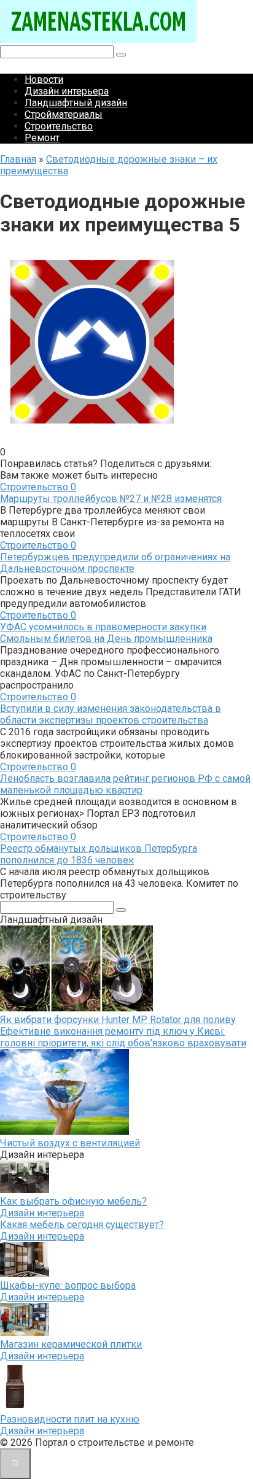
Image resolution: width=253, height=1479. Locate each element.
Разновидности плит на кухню (69, 1419)
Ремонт (42, 138)
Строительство (59, 126)
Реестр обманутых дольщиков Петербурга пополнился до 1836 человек (98, 854)
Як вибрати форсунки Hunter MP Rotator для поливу (118, 1019)
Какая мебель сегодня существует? (82, 1224)
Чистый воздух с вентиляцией (70, 1143)
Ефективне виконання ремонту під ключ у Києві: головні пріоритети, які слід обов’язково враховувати (123, 1037)
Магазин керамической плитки (71, 1344)
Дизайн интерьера (67, 91)
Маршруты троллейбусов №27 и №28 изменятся (111, 498)
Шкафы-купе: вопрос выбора (68, 1285)
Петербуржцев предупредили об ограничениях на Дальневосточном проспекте (115, 562)
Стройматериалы (64, 114)
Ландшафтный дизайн (76, 103)
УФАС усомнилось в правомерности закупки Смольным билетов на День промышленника (106, 632)
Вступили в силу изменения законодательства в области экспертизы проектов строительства (110, 714)
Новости (44, 79)
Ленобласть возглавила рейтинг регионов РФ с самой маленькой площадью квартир (125, 784)
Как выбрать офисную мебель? (73, 1201)
